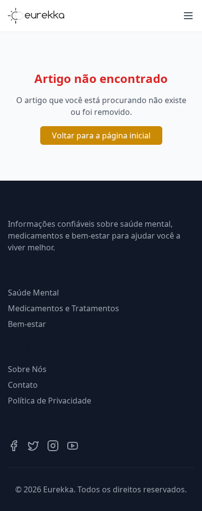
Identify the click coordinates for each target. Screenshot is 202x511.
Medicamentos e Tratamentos (63, 308)
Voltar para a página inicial (101, 135)
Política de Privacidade (49, 400)
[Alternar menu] (188, 16)
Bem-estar (27, 324)
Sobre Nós (27, 369)
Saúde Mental (33, 292)
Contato (23, 384)
